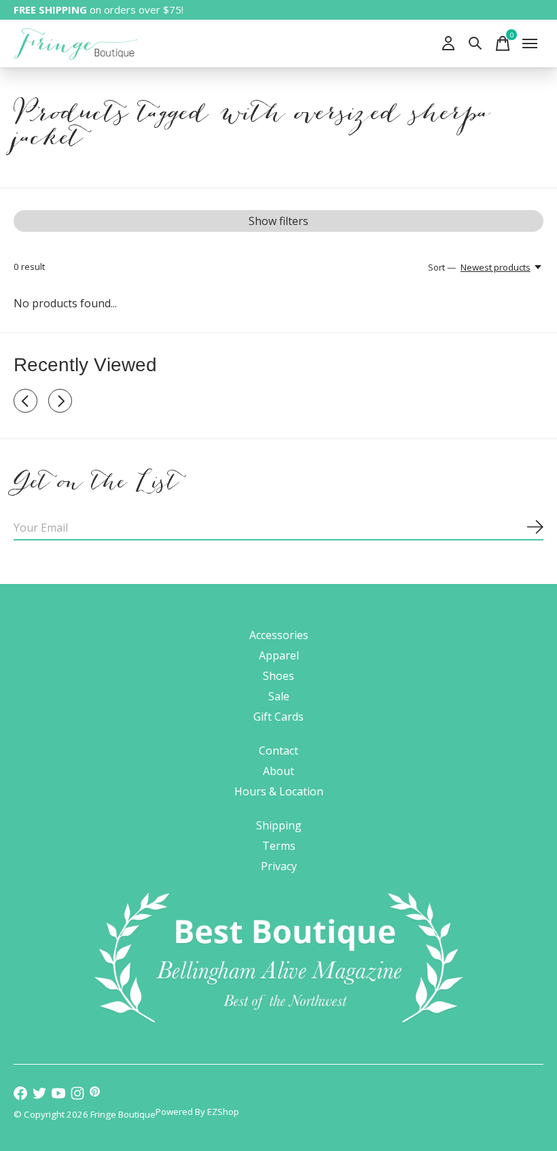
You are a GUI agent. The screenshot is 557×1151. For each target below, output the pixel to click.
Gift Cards (278, 716)
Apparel (279, 655)
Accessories (278, 635)
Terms (278, 845)
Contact (278, 750)
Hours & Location (278, 791)
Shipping (279, 825)
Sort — (442, 267)
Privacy (279, 866)
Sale (278, 696)
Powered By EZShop (197, 1111)
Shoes (278, 675)
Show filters (278, 220)
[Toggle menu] (529, 43)
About (278, 770)
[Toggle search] (475, 43)
